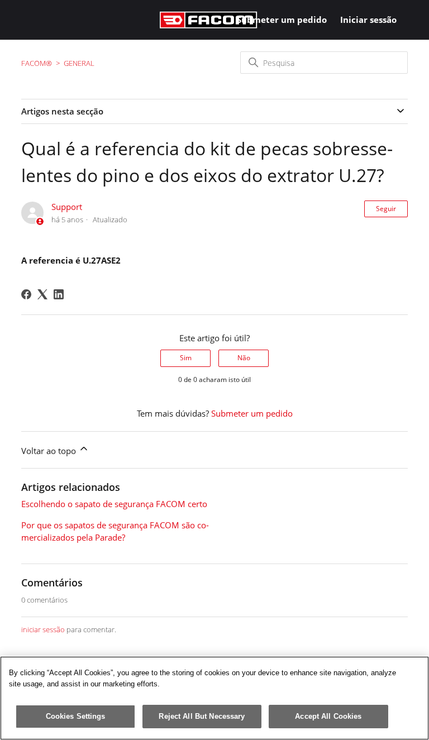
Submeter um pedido (282, 19)
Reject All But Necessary (202, 716)
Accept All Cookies (328, 716)
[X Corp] (42, 294)
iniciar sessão (43, 629)
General (79, 63)
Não (243, 357)
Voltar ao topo (49, 450)
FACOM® (36, 63)
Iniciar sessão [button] (368, 19)
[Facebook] (26, 294)
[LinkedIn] (59, 294)
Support (66, 206)
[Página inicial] (211, 19)
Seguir (386, 208)
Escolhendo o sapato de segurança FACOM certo (114, 503)
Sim (186, 357)
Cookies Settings (76, 716)
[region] (214, 698)
